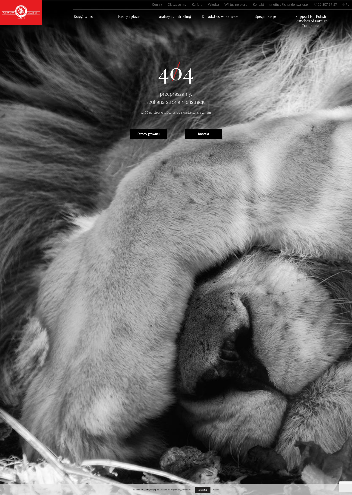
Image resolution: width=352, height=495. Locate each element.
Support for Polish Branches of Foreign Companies (311, 21)
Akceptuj (203, 490)
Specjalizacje (265, 16)
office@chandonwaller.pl (291, 4)
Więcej (216, 489)
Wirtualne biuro (235, 4)
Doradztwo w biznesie (220, 16)
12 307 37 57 (327, 4)
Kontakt (258, 4)
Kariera (197, 4)
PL (347, 4)
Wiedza (213, 4)
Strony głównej (149, 134)
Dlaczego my (177, 4)
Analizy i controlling (174, 16)
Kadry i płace (129, 16)
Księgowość (83, 16)
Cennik (157, 4)
